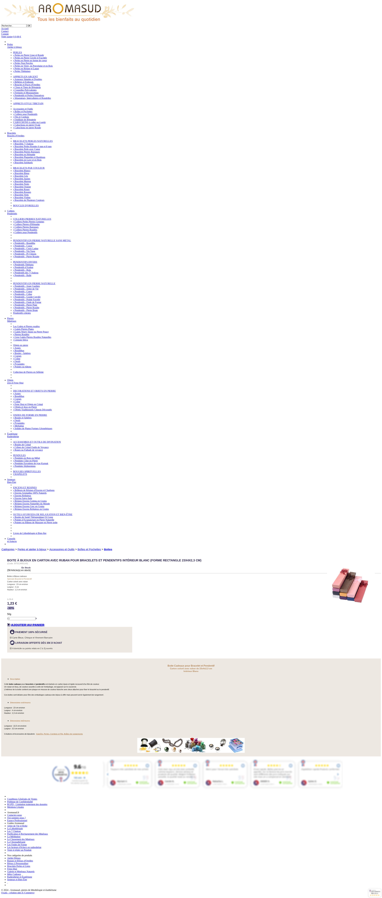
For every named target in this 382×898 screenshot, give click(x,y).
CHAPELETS (20, 474)
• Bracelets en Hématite (24, 154)
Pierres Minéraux (11, 319)
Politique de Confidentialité (20, 801)
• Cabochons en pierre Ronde (27, 127)
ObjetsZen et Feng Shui (15, 381)
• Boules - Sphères (22, 353)
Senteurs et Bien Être (17, 879)
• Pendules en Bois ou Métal (26, 458)
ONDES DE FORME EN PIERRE (30, 415)
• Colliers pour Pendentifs (25, 114)
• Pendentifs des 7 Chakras (25, 272)
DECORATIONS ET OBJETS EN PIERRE (34, 391)
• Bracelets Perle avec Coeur (26, 149)
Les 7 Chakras (14, 831)
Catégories (7, 549)
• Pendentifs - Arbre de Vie (25, 289)
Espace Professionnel (17, 820)
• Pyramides (18, 364)
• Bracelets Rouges (22, 192)
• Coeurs (17, 356)
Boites (108, 549)
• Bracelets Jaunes (21, 178)
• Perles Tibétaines (21, 71)
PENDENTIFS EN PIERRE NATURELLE (34, 283)
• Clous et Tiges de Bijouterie (27, 87)
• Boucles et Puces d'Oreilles (26, 84)
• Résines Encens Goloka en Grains (30, 501)
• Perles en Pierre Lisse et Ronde (28, 55)
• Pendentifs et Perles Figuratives (28, 95)
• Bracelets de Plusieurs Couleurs (28, 200)
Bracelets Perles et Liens (18, 866)
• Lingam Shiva (20, 340)
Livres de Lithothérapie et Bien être (29, 533)
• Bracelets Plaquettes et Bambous (29, 157)
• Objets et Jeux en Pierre (25, 407)
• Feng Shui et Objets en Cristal (28, 404)
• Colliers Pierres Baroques (25, 227)
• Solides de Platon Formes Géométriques (32, 428)
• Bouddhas (18, 350)
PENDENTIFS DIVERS (25, 262)
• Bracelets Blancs (21, 170)
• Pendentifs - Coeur (22, 246)
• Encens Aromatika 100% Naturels (30, 493)
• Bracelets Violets (21, 197)
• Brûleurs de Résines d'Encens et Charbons (33, 490)
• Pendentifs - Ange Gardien (26, 286)
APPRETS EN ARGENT (25, 76)
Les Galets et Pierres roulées (26, 326)
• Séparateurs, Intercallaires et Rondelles (32, 98)
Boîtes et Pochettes (89, 549)
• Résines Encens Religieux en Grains (31, 509)
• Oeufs (16, 361)
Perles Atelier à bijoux (14, 45)
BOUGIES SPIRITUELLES (27, 471)
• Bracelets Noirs (21, 184)
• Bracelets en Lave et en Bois (27, 160)
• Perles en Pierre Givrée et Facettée (30, 58)
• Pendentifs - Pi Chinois (24, 254)
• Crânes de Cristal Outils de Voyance (31, 447)
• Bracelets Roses (21, 189)
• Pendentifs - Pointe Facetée (26, 299)
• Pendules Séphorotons (24, 466)
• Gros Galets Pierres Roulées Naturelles (32, 337)
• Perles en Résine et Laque (26, 68)
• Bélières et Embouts (23, 82)
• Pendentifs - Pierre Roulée (26, 256)
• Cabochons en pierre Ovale (26, 125)
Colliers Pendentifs (12, 212)
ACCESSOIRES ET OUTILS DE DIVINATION (37, 442)
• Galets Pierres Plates (23, 329)
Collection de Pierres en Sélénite (28, 372)
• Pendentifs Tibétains (23, 264)
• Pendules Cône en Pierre (25, 460)
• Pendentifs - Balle (22, 275)
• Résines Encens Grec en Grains (28, 506)
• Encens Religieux (22, 495)
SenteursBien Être (11, 480)
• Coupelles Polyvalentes (25, 90)
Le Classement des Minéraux (20, 839)
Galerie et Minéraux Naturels (20, 871)
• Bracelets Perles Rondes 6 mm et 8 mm (32, 146)
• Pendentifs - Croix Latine (25, 248)
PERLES (17, 52)
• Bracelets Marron (22, 181)
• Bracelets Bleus (21, 173)
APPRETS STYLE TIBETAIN (28, 103)
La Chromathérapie (16, 842)
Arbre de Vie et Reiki (17, 826)
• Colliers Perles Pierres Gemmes (28, 221)
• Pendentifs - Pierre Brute (25, 310)
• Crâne (16, 358)
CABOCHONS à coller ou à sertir (29, 122)
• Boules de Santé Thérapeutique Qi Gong (33, 517)
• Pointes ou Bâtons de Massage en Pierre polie (35, 522)
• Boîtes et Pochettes (22, 111)
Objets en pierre (20, 345)
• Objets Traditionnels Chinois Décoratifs (32, 409)
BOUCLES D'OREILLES (26, 205)
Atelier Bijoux (14, 858)
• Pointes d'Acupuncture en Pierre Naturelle (33, 520)
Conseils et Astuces (12, 540)
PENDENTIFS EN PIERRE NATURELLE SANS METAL (42, 240)
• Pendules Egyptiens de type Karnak (30, 463)
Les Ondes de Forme (17, 844)
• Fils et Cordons (21, 117)
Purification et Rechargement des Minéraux (27, 834)
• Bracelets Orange (22, 186)
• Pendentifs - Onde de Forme (27, 302)
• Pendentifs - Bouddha (24, 243)
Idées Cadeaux (14, 874)
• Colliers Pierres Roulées (25, 229)
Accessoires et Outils (23, 109)
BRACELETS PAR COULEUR (29, 168)
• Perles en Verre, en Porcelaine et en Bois (33, 66)
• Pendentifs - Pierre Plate (25, 305)
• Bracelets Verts (21, 195)
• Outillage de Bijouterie (24, 119)
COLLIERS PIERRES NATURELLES (32, 219)
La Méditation (13, 836)
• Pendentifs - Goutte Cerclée (27, 297)
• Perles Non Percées (23, 63)
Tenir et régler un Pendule (19, 850)
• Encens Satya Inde (22, 498)
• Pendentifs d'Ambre (23, 267)
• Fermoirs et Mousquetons (25, 92)
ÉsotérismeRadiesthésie (13, 435)
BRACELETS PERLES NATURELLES (33, 141)
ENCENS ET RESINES (25, 487)
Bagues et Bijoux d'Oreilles (20, 861)
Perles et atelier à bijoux (32, 549)
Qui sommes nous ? (16, 818)
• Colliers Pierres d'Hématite (26, 224)
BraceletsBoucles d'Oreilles (15, 134)
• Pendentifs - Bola (22, 270)
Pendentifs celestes (22, 313)
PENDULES (19, 455)
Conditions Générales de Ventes (22, 799)
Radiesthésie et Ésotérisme (19, 877)
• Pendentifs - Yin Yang (24, 251)
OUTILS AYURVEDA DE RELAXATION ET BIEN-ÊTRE (42, 514)
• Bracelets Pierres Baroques (26, 152)
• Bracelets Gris (20, 176)
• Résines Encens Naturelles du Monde (31, 503)
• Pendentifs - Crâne (22, 294)
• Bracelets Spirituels (23, 162)
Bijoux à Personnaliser (17, 863)
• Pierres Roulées (21, 334)
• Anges (17, 348)
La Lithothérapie (15, 828)
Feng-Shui (12, 869)
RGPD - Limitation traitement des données (27, 804)
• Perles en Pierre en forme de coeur (30, 60)
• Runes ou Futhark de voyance (28, 450)
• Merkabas (18, 426)
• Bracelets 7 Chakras (23, 144)
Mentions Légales (15, 807)
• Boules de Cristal (22, 444)
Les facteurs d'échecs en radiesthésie (24, 847)
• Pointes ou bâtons (22, 366)
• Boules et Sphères (22, 417)
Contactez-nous (14, 815)
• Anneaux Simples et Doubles (27, 79)
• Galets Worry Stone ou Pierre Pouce (31, 332)
